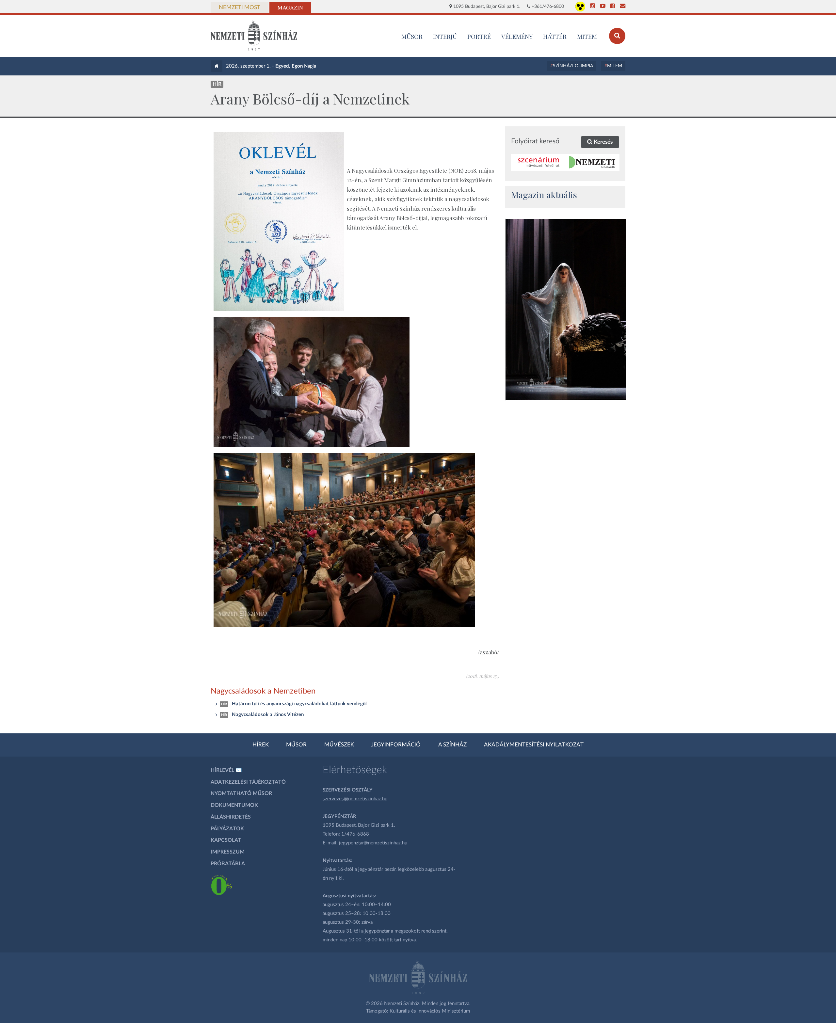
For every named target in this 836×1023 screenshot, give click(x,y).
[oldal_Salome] (566, 309)
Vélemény (517, 36)
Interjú (445, 36)
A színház (452, 744)
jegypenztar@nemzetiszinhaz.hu (373, 842)
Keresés (602, 142)
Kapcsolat (226, 840)
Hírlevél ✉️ (226, 770)
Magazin (290, 7)
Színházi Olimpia (573, 66)
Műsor (296, 744)
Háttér (555, 36)
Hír (217, 84)
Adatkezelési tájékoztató (248, 782)
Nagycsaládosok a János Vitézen (268, 714)
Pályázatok (227, 828)
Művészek (339, 744)
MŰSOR (412, 36)
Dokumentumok (234, 805)
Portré (479, 36)
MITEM (587, 36)
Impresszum (228, 852)
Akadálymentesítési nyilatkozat (534, 744)
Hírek (260, 744)
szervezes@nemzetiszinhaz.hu (355, 798)
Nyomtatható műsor (241, 793)
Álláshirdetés (231, 817)
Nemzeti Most (239, 7)
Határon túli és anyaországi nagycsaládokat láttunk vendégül (299, 703)
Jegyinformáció (396, 744)
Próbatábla (228, 863)
